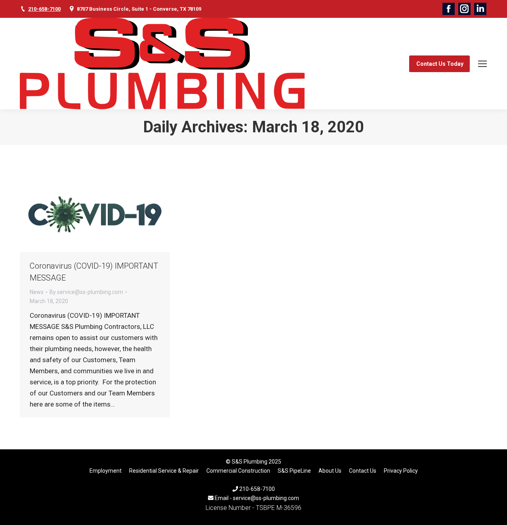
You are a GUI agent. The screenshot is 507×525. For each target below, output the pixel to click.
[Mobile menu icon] (482, 63)
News (37, 292)
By (86, 292)
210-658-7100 (44, 9)
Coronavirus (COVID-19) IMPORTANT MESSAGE (94, 272)
